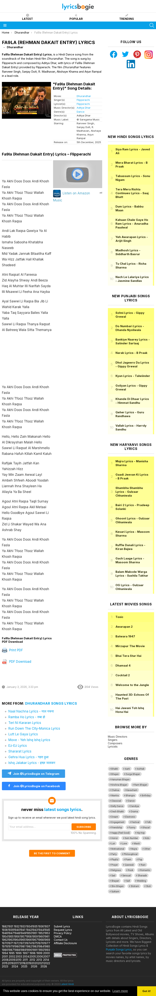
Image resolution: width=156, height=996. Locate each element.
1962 (5, 939)
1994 (5, 953)
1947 (11, 933)
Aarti (127, 769)
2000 (46, 953)
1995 (12, 953)
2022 (47, 963)
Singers (112, 739)
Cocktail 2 (122, 675)
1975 (35, 943)
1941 (22, 929)
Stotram (135, 886)
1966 (29, 939)
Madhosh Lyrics (127, 252)
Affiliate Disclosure (65, 943)
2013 (39, 959)
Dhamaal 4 (123, 665)
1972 (17, 943)
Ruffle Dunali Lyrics (130, 547)
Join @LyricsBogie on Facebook (36, 786)
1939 (11, 929)
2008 (5, 959)
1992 (41, 949)
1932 (17, 926)
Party (114, 854)
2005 (32, 956)
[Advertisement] (27, 360)
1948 (17, 933)
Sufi (128, 881)
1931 (10, 926)
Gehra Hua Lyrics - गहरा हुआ (28, 757)
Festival (135, 822)
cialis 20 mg (7, 905)
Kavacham (131, 790)
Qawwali (129, 865)
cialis (18, 905)
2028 (44, 966)
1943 (35, 929)
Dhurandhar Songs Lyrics (51, 703)
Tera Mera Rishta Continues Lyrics (132, 193)
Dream (114, 817)
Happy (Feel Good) (120, 833)
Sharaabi (142, 875)
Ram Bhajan (140, 785)
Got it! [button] (146, 991)
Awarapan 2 (124, 626)
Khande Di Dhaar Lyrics (132, 401)
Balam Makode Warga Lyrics (131, 573)
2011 (25, 959)
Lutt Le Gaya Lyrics (23, 734)
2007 (46, 956)
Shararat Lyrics (19, 751)
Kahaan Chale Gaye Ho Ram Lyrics (131, 223)
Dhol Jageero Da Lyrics (132, 364)
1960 (41, 936)
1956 (17, 936)
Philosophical (131, 854)
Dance (80, 111)
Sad (113, 875)
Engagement (117, 822)
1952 (41, 933)
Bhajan (115, 774)
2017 (17, 963)
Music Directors (117, 736)
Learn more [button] (120, 991)
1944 (41, 929)
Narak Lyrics (131, 353)
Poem (128, 859)
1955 (11, 936)
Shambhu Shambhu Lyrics (129, 491)
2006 (39, 956)
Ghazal (146, 827)
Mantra (115, 795)
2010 (18, 959)
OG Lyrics (129, 587)
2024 (15, 966)
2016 (11, 963)
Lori (113, 843)
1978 (5, 946)
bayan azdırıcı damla (35, 905)
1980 (17, 946)
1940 (17, 929)
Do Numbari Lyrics (129, 328)
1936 (41, 926)
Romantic (145, 870)
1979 (11, 946)
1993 (47, 949)
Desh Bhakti (117, 811)
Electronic (130, 817)
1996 (19, 953)
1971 (10, 943)
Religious (116, 870)
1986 (5, 949)
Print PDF (15, 650)
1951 (34, 933)
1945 (47, 929)
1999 (39, 953)
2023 (5, 966)
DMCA (58, 936)
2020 (34, 963)
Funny (132, 827)
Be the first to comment (52, 853)
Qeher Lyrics (129, 414)
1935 (35, 926)
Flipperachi (83, 99)
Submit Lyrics (62, 926)
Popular (76, 18)
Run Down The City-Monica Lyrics (34, 728)
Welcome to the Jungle (132, 685)
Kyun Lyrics (132, 376)
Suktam (115, 891)
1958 (29, 936)
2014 (46, 959)
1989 (23, 949)
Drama (134, 811)
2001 (5, 956)
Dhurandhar (84, 96)
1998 (32, 953)
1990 (29, 949)
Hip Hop (141, 833)
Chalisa (115, 790)
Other (147, 849)
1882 (5, 926)
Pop (140, 859)
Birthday (146, 795)
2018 (22, 963)
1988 (17, 949)
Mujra (134, 849)
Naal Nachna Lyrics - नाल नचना (31, 711)
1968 (41, 939)
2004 (26, 956)
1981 (22, 946)
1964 (17, 939)
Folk (148, 822)
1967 (35, 939)
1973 (23, 943)
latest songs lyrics (62, 809)
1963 (11, 939)
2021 (41, 963)
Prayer (114, 865)
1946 (5, 933)
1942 (29, 929)
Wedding (141, 881)
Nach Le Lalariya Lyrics (132, 279)
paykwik (54, 905)
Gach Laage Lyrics (129, 560)
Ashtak (140, 769)
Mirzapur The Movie (130, 646)
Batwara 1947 (125, 636)
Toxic (119, 617)
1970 (5, 943)
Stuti (148, 886)
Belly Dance (117, 806)
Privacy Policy (63, 933)
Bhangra (130, 795)
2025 (24, 966)
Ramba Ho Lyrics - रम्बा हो (26, 717)
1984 (41, 946)
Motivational (117, 849)
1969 (47, 939)
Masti (137, 843)
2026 (34, 966)
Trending (126, 18)
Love (124, 843)
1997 (26, 953)
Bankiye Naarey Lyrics (132, 341)
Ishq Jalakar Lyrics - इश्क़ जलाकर (31, 763)
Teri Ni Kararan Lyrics (24, 723)
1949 (23, 933)
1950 (29, 933)
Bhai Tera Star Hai (128, 656)
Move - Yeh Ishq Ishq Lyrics (29, 740)
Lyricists (113, 746)
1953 (47, 933)
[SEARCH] (152, 25)
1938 (5, 929)
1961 (46, 936)
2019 (28, 963)
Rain (143, 865)
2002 (12, 956)
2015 (5, 963)
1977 (47, 943)
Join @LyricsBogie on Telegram (36, 774)
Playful (114, 859)
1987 (11, 949)
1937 (47, 926)
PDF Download (19, 661)
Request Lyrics (63, 929)
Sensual (126, 875)
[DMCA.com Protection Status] (65, 956)
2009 (12, 959)
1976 (41, 943)
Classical (116, 801)
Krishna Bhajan (119, 785)
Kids (147, 838)
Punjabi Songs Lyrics (119, 949)
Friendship (116, 827)
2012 (32, 959)
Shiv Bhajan (117, 886)
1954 (5, 936)
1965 (23, 939)
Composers (115, 743)
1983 (35, 946)
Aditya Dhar (84, 107)
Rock (130, 870)
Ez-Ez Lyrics (17, 746)
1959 (35, 936)
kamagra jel (67, 905)
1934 (29, 926)
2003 (19, 956)
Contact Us (61, 939)
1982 (29, 946)
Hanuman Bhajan (120, 779)
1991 (35, 949)
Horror (114, 838)
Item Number (131, 838)
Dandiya (134, 806)
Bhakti (114, 769)
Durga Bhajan (133, 774)
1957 (23, 936)
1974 (29, 943)
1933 (23, 926)
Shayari (115, 881)
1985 (47, 946)
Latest (27, 18)
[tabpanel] (27, 398)
